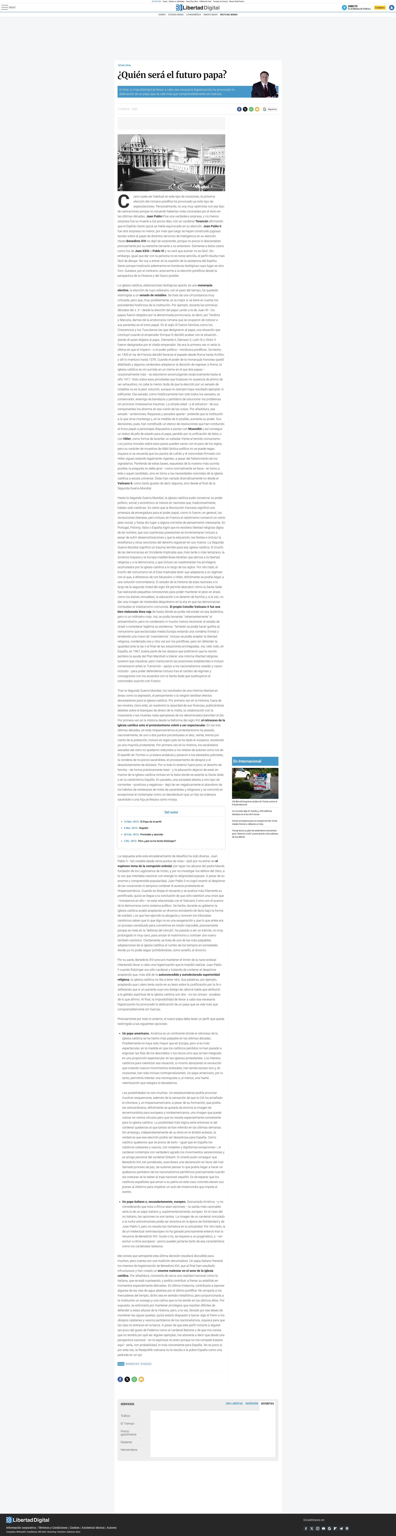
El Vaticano (146, 1364)
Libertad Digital (154, 1520)
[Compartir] (239, 109)
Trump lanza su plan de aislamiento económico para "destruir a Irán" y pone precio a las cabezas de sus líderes (255, 833)
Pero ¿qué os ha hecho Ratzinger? (150, 841)
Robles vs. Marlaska (176, 1)
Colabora (380, 7)
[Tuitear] (245, 109)
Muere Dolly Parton (236, 1)
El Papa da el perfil (142, 821)
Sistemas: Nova (73, 1532)
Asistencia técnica (93, 1528)
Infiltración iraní (205, 1)
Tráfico (125, 1416)
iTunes (347, 1528)
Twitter (311, 1528)
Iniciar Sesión (391, 7)
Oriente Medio (210, 14)
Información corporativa (21, 1528)
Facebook (305, 1528)
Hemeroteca (129, 1450)
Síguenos (272, 109)
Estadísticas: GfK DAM (36, 1532)
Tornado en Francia (220, 1)
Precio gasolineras (128, 1432)
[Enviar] (251, 109)
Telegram (341, 1528)
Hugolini (136, 828)
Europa (162, 14)
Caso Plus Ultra (192, 1)
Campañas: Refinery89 (16, 1532)
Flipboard (335, 1528)
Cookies (75, 1528)
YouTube (323, 1528)
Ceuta (165, 1)
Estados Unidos (175, 14)
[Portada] (197, 7)
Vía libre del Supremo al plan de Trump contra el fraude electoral (254, 803)
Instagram (317, 1528)
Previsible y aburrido (143, 834)
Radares (126, 1442)
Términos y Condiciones (52, 1528)
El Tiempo (127, 1423)
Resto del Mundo (228, 14)
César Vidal (124, 65)
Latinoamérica (193, 14)
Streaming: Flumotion (56, 1532)
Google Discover (329, 1528)
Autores (111, 1528)
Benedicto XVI (132, 1364)
